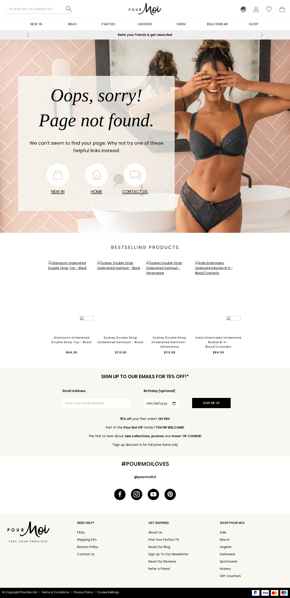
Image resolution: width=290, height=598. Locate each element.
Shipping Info (87, 540)
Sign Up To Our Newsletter (168, 554)
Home (96, 191)
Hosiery (225, 569)
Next (261, 35)
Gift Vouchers (230, 576)
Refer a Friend (159, 569)
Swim (181, 24)
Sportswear (228, 561)
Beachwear (217, 24)
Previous (28, 35)
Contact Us (135, 191)
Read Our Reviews (162, 561)
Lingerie (145, 24)
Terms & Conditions (55, 592)
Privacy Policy (83, 592)
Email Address (74, 391)
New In (36, 24)
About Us (155, 532)
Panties (109, 24)
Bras (72, 24)
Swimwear (227, 554)
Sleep (254, 24)
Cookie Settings (108, 592)
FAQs (81, 532)
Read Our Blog (159, 547)
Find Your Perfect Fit (163, 540)
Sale (223, 532)
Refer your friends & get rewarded (145, 35)
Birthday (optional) (159, 391)
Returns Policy (87, 547)
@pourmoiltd (145, 477)
